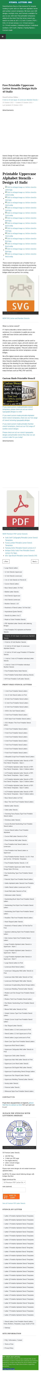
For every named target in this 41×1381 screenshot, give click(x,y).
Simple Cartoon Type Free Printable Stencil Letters (18, 1014)
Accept (13, 1369)
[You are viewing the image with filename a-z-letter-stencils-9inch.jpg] (21, 250)
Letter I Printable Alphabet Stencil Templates (19, 1248)
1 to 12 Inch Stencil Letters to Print (16, 695)
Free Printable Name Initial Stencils (16, 671)
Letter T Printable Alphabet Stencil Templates (19, 1291)
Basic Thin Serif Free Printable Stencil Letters (19, 802)
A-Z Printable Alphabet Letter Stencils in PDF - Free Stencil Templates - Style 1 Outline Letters (19, 768)
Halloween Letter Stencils (13, 895)
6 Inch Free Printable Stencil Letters (16, 741)
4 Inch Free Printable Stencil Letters (16, 733)
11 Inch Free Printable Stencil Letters (16, 703)
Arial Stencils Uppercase (12, 596)
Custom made (7, 30)
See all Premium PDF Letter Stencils (14, 1203)
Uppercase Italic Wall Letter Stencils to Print (18, 1060)
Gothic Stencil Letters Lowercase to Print (17, 887)
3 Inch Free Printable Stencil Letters (16, 729)
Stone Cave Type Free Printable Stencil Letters (19, 1041)
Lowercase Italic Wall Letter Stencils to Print (18, 977)
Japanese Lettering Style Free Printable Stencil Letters (19, 933)
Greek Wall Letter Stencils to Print (15, 891)
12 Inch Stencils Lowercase (13, 576)
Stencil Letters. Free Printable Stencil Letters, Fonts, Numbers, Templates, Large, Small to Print (19, 1323)
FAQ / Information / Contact (13, 1340)
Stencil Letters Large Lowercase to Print (17, 1037)
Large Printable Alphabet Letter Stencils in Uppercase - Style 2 (18, 951)
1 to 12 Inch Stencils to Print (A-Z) (15, 580)
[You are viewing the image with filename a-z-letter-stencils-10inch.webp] (21, 193)
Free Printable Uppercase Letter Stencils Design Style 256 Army (17, 868)
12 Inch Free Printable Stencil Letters (16, 707)
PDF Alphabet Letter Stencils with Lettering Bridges (18, 624)
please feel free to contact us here (18, 1104)
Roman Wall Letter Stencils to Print (15, 1009)
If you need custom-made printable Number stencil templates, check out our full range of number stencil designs (19, 426)
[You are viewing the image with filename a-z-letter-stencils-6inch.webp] (21, 224)
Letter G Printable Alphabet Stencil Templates (19, 1240)
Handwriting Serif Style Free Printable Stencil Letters (19, 912)
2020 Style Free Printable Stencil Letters (18, 719)
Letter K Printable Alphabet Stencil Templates (19, 1255)
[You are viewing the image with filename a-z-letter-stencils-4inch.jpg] (21, 198)
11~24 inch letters (26, 23)
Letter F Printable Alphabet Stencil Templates (19, 1236)
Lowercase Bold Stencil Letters (14, 967)
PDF (34, 20)
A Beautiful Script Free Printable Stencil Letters (19, 757)
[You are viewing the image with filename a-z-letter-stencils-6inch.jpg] (21, 219)
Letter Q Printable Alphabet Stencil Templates (19, 1279)
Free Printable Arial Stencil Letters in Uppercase (16, 851)
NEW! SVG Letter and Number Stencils (16, 318)
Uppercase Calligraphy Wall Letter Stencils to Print (18, 1050)
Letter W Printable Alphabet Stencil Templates (19, 1303)
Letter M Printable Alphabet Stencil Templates (19, 1263)
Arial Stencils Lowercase (12, 600)
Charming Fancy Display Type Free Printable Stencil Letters (18, 815)
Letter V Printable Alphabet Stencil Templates (19, 1299)
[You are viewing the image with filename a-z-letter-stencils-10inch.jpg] (21, 188)
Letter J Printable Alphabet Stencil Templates (19, 1252)
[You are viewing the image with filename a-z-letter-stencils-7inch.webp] (21, 234)
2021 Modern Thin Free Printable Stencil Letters (17, 724)
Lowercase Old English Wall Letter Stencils (18, 981)
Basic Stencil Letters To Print (14, 588)
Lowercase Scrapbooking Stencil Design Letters (20, 985)
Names (20, 28)
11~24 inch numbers (10, 25)
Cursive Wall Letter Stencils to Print (16, 836)
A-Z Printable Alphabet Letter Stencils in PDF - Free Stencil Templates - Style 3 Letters (19, 786)
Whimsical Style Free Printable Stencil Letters (19, 1091)
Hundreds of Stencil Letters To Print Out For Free (18, 927)
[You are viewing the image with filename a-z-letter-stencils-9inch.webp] (21, 255)
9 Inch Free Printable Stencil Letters (16, 753)
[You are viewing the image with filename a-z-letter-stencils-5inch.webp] (21, 214)
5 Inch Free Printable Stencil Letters (16, 737)
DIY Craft (13, 28)
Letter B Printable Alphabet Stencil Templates (19, 1220)
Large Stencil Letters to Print (14, 963)
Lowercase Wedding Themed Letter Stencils (19, 989)
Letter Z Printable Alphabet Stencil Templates (19, 1315)
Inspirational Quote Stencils (13, 611)
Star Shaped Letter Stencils (13, 1026)
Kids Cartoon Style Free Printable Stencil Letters (17, 939)
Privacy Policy (9, 1348)
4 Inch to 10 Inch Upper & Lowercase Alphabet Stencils (19, 637)
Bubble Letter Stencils (12, 592)
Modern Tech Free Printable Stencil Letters (18, 999)
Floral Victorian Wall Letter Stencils (16, 840)
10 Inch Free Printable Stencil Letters (16, 699)
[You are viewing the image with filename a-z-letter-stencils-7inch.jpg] (21, 229)
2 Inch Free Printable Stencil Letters (16, 715)
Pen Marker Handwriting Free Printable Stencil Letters (19, 1004)
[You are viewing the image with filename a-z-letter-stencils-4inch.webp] (21, 203)
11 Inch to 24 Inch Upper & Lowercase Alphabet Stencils (16, 647)
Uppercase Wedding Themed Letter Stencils (19, 1079)
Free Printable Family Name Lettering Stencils (19, 675)
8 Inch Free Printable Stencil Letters (16, 749)
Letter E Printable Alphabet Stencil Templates (19, 1232)
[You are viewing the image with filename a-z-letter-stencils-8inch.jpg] (21, 239)
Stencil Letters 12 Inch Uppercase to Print (18, 1033)
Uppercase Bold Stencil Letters (14, 1045)
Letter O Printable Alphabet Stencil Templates (19, 1271)
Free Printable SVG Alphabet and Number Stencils (17, 631)
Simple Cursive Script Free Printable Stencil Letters (18, 1020)
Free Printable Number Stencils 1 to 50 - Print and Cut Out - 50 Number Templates (19, 858)
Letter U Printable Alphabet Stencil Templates (19, 1295)
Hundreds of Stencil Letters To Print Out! (17, 608)
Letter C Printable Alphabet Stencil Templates (19, 1224)
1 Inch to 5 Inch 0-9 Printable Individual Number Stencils (17, 666)
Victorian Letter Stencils (12, 1087)
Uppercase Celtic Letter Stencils (15, 1056)
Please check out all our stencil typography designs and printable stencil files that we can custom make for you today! (19, 434)
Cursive (29, 20)
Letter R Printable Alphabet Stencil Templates (19, 1283)
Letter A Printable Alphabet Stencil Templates (19, 1216)
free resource (23, 6)
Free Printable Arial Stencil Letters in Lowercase (16, 845)
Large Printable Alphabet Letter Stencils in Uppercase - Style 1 (18, 945)
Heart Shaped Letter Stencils (14, 922)
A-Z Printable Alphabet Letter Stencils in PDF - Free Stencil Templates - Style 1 (19, 762)
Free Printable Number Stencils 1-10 (16, 863)
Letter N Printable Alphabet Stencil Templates (19, 1267)
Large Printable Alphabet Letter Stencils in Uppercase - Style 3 (18, 958)
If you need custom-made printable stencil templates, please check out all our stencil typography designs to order (18, 409)
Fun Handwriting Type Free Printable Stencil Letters (18, 874)
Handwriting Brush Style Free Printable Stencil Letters (19, 900)
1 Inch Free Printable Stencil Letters (16, 691)
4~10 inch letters (13, 23)
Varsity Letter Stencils (11, 1083)
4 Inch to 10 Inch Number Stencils (15, 642)
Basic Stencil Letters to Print (13, 798)
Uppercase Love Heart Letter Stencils (16, 1063)
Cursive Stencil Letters (12, 584)
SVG (4, 23)
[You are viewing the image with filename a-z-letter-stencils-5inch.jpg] (21, 209)
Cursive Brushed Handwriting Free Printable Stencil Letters (18, 825)
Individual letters (24, 25)
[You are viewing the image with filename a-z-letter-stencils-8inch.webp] (21, 245)
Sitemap (7, 1328)
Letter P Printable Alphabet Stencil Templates (19, 1275)
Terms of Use (9, 1344)
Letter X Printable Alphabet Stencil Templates (19, 1307)
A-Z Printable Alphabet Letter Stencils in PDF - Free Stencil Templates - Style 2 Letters (19, 774)
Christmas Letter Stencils (12, 820)
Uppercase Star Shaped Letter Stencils (17, 1075)
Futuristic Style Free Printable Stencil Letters (19, 879)
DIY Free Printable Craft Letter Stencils (17, 679)
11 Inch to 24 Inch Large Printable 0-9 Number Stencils (19, 653)
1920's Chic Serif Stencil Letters (15, 711)
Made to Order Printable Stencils (15, 619)
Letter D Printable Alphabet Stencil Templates (19, 1228)
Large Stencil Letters (11, 568)
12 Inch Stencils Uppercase (13, 572)
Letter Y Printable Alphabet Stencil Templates (19, 1311)
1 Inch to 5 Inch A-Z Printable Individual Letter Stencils (19, 659)
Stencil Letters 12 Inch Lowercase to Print (18, 1030)
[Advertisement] (20, 60)
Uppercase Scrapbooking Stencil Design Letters (20, 1071)
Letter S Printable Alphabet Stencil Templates (19, 1287)
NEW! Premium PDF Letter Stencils (15, 534)
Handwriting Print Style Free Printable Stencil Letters (18, 906)
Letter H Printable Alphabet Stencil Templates (19, 1244)
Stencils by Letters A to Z (12, 615)
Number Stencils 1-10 (12, 604)
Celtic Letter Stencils (11, 810)
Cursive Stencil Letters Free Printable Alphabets (16, 831)
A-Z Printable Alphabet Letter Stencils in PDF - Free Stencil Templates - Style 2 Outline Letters (19, 780)
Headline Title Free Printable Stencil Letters (19, 918)
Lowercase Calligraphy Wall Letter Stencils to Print (18, 972)
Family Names (29, 28)
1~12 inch (22, 20)
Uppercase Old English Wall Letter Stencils (18, 1067)
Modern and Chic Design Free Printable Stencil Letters (19, 994)
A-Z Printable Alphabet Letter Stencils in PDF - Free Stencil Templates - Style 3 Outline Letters (19, 793)
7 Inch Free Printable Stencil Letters (16, 745)
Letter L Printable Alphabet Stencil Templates (19, 1259)
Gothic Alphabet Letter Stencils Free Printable (19, 883)
